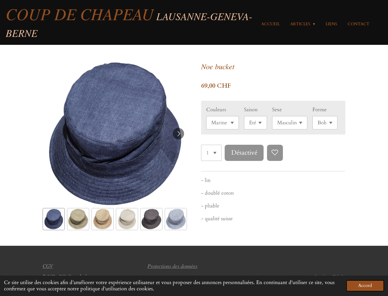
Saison (251, 109)
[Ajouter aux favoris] (275, 153)
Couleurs (216, 109)
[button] (54, 219)
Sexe (277, 109)
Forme (319, 109)
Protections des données (172, 265)
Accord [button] (365, 285)
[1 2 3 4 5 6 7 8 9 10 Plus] (211, 153)
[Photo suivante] (178, 133)
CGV (48, 265)
